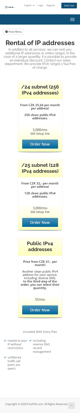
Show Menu (15, 31)
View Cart (69, 5)
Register (51, 5)
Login (40, 5)
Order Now (40, 144)
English (28, 5)
